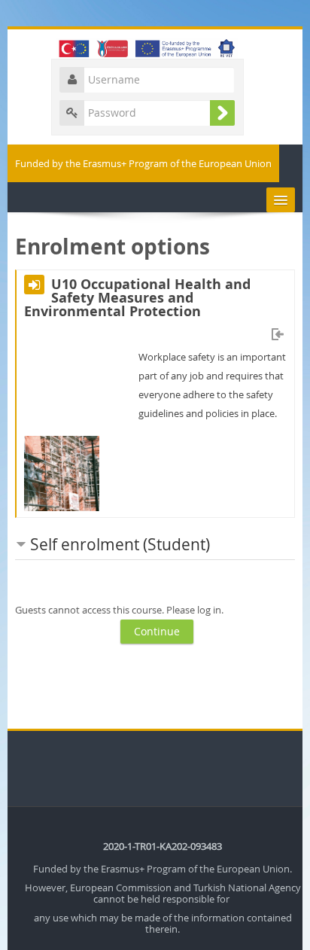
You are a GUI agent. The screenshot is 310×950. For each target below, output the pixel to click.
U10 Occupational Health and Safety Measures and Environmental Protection (137, 298)
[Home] (155, 47)
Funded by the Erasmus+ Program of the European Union (143, 163)
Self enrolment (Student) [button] (120, 544)
